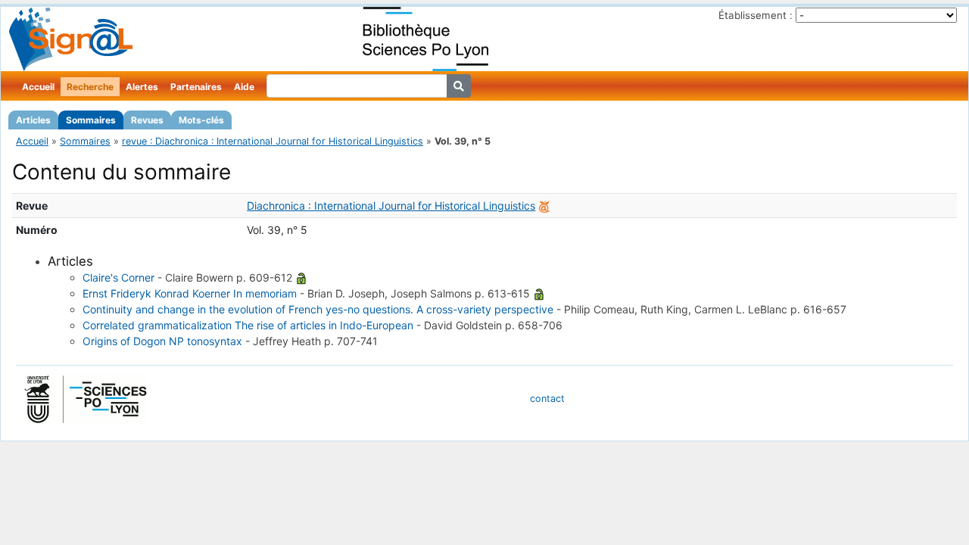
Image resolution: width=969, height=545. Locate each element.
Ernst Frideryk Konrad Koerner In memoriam (190, 293)
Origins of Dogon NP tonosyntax (162, 341)
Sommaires (91, 120)
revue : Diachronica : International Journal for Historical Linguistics (272, 141)
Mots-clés (201, 120)
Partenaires (196, 86)
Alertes (142, 86)
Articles (33, 120)
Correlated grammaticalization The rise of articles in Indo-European (248, 325)
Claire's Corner (118, 277)
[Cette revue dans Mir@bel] (544, 205)
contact (547, 398)
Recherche (90, 86)
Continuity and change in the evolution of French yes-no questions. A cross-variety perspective (318, 309)
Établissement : (755, 15)
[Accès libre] (301, 277)
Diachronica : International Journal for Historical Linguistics (391, 205)
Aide (244, 86)
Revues (147, 120)
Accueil (38, 86)
